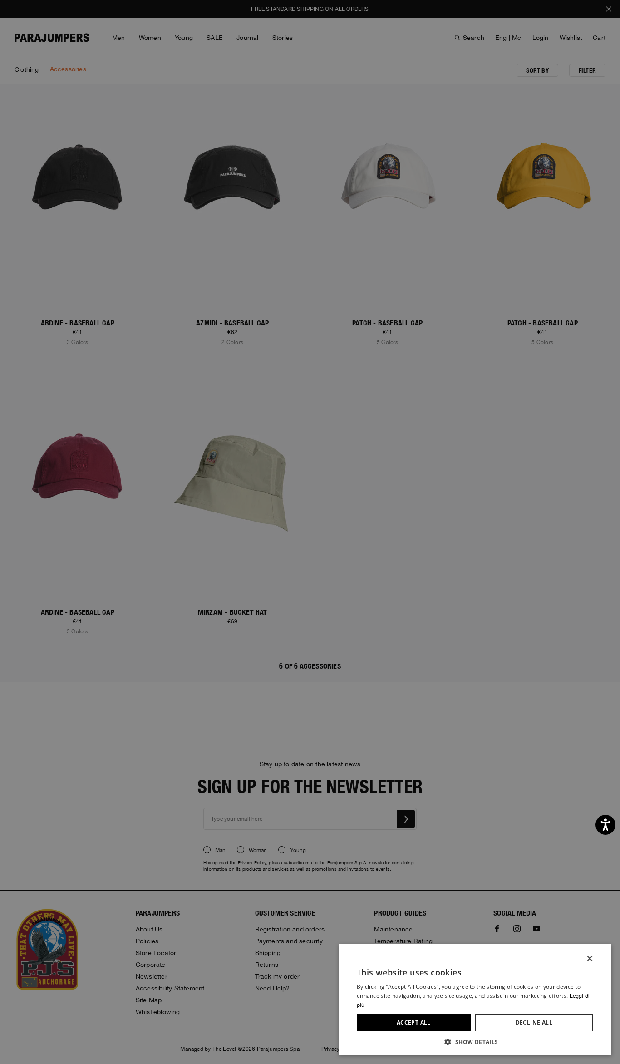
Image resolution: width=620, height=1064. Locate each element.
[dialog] (310, 532)
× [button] (589, 959)
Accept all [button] (414, 1022)
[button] (475, 1041)
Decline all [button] (534, 1022)
